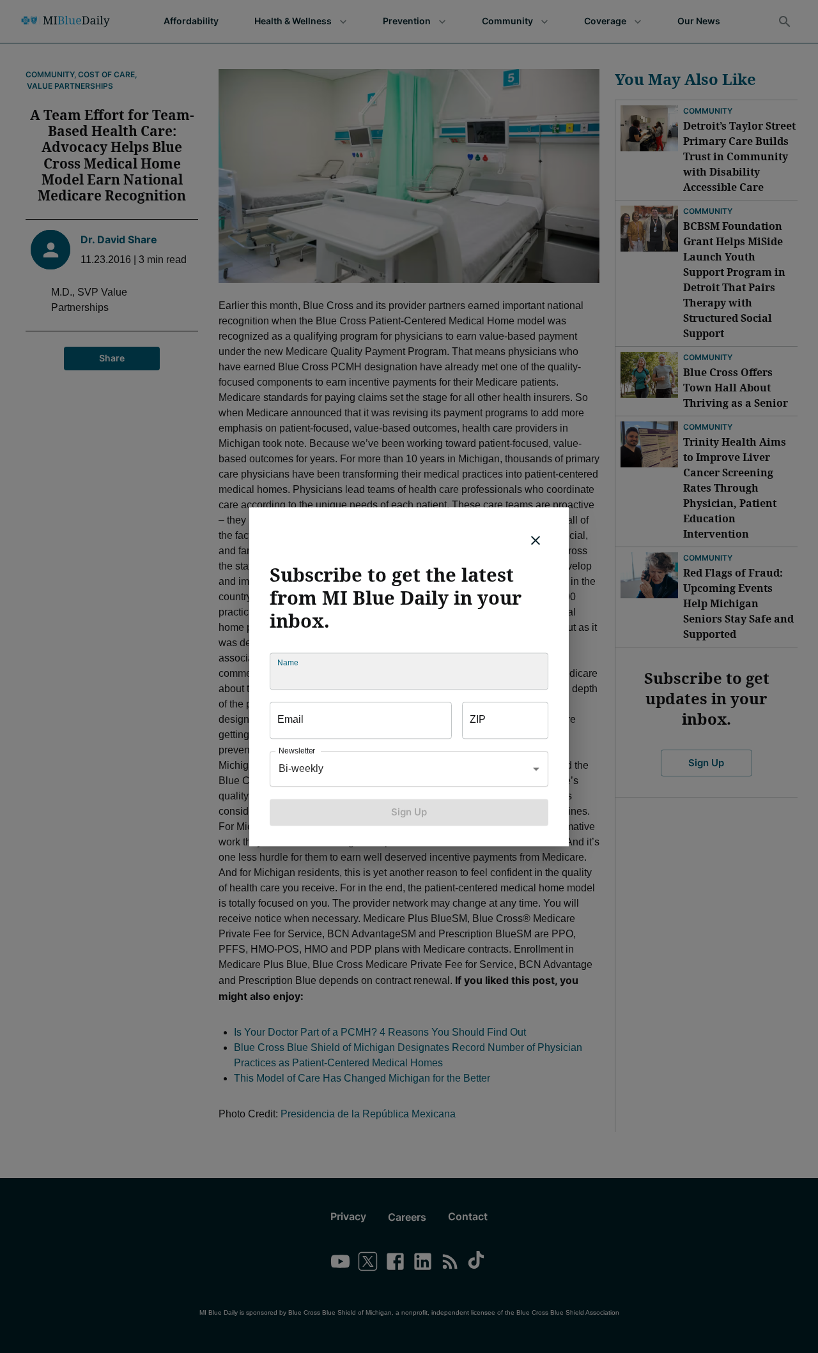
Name (287, 662)
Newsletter (297, 750)
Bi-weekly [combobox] (301, 768)
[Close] (535, 540)
